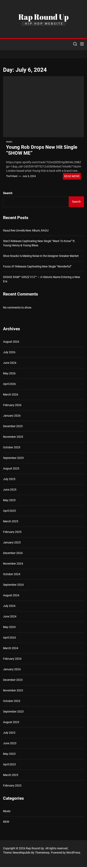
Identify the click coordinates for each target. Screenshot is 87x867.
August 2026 (11, 341)
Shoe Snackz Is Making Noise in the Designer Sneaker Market (41, 255)
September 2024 (13, 584)
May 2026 (9, 373)
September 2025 (13, 458)
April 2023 (9, 764)
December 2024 (13, 553)
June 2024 (9, 616)
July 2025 (9, 479)
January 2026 (12, 415)
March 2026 (10, 394)
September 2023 (13, 711)
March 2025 (10, 521)
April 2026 (9, 384)
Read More (72, 176)
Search (7, 193)
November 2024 (13, 563)
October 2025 (11, 447)
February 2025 (12, 531)
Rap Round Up (43, 17)
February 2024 (12, 658)
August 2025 (11, 468)
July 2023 (9, 732)
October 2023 (11, 701)
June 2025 (9, 489)
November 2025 (13, 436)
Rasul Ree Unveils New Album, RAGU (26, 230)
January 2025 (12, 542)
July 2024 (9, 605)
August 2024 (11, 595)
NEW (6, 821)
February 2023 (12, 785)
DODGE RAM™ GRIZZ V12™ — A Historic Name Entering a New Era (41, 279)
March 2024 (10, 648)
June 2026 (9, 362)
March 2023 (10, 775)
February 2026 (12, 405)
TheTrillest (11, 176)
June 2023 (9, 743)
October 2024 (11, 574)
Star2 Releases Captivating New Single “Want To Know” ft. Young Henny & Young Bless (39, 243)
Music (9, 142)
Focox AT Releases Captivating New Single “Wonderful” (37, 266)
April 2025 (9, 510)
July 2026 (9, 352)
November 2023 (13, 690)
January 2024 (12, 669)
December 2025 (13, 426)
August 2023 (11, 722)
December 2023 (13, 679)
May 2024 (9, 627)
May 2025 (9, 500)
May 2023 (9, 753)
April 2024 (9, 637)
